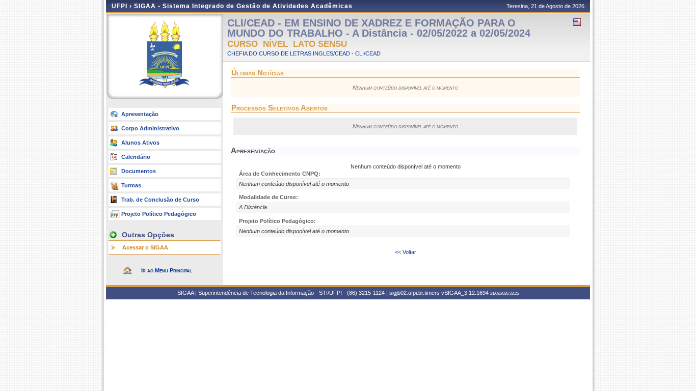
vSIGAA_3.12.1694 (465, 293)
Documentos (138, 171)
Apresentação (139, 114)
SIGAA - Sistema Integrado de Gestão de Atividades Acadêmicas (243, 6)
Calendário (135, 157)
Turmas (131, 185)
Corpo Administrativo (150, 128)
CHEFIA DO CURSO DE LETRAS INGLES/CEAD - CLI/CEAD (304, 53)
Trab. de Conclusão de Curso (160, 200)
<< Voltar (405, 252)
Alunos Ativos (140, 142)
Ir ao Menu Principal (166, 270)
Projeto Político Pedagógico (158, 214)
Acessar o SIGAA (145, 247)
